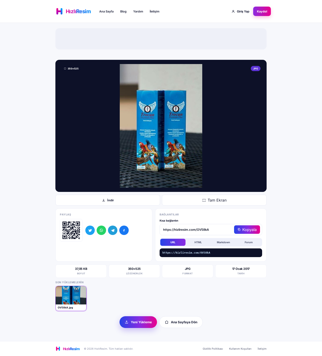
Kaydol (262, 11)
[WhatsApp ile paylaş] (101, 230)
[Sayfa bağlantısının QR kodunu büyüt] (71, 230)
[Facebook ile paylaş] (124, 230)
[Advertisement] (161, 38)
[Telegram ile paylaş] (112, 230)
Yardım (138, 11)
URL (172, 242)
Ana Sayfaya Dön (184, 322)
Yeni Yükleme (141, 322)
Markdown (223, 242)
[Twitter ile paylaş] (90, 230)
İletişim (154, 11)
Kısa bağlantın (169, 220)
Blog (123, 11)
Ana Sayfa (106, 11)
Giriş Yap (243, 11)
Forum (249, 242)
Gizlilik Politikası (213, 348)
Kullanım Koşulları (240, 348)
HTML (198, 242)
